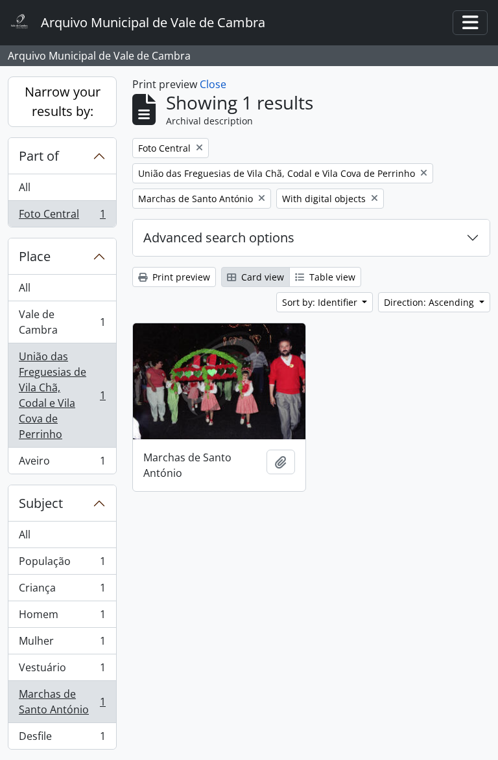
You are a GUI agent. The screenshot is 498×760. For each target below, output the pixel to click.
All (24, 187)
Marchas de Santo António (62, 702)
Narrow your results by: (63, 101)
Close (213, 84)
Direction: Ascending (430, 302)
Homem (62, 617)
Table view (331, 277)
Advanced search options (218, 237)
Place (35, 256)
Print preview (180, 277)
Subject (41, 503)
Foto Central (62, 217)
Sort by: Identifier (321, 302)
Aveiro (62, 464)
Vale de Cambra (62, 322)
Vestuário (62, 670)
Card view (261, 277)
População (62, 564)
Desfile (62, 739)
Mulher (62, 644)
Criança (62, 591)
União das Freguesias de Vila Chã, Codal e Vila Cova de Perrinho (62, 395)
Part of (39, 156)
